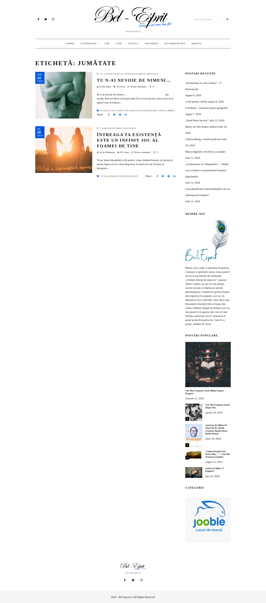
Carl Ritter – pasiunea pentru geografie (206, 107)
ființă (105, 111)
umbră (170, 111)
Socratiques (151, 43)
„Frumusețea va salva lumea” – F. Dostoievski (203, 86)
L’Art (107, 43)
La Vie (119, 43)
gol (112, 111)
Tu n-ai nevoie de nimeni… (134, 80)
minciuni (136, 111)
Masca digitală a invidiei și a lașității (205, 151)
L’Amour (69, 43)
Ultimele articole (146, 74)
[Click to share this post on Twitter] (114, 115)
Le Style (132, 43)
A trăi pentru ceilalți (196, 101)
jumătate (122, 111)
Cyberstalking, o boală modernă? (203, 139)
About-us (196, 43)
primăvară (150, 111)
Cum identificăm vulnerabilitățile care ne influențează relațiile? (207, 192)
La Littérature (88, 43)
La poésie (127, 74)
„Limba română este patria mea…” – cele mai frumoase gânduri (217, 454)
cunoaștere (109, 176)
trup (162, 111)
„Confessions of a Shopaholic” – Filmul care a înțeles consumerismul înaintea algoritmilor (207, 170)
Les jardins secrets (174, 43)
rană (134, 176)
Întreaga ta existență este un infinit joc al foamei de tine (129, 140)
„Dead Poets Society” (197, 120)
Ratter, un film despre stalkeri (201, 126)
